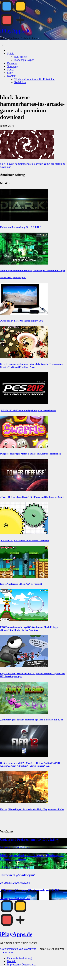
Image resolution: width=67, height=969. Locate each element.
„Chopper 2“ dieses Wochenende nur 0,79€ (21, 320)
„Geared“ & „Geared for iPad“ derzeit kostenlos (24, 540)
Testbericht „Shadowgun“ (13, 277)
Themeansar (7, 952)
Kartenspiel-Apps (24, 59)
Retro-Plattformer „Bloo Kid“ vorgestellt (21, 584)
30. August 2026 (9, 847)
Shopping (12, 66)
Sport (10, 72)
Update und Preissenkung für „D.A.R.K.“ (20, 227)
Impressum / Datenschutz (21, 964)
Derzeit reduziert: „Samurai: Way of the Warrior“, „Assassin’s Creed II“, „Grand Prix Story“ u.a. (31, 365)
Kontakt (11, 75)
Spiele (10, 53)
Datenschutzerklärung (19, 958)
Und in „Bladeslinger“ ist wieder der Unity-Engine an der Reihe (32, 809)
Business (12, 63)
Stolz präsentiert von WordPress (18, 948)
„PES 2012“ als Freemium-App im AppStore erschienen (28, 410)
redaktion (24, 847)
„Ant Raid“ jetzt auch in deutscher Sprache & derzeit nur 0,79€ (31, 719)
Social (10, 69)
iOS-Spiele (20, 56)
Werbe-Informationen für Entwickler (34, 79)
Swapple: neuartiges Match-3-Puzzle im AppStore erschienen (30, 453)
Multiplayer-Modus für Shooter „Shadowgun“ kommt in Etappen (32, 270)
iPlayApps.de (15, 30)
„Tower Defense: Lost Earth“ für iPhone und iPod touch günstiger (33, 497)
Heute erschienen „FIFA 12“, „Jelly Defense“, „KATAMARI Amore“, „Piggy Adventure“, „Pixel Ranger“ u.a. (30, 764)
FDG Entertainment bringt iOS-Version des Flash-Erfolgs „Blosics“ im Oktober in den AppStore (29, 628)
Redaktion (20, 82)
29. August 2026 (9, 882)
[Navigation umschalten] (1, 45)
